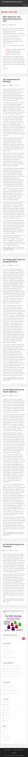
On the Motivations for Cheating (13, 545)
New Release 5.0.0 (7, 646)
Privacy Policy (8, 750)
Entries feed (5, 734)
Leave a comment (14, 85)
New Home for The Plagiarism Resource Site (12, 18)
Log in (4, 731)
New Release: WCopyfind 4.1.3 (9, 657)
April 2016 (7, 704)
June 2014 (7, 709)
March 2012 (7, 712)
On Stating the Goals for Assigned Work (14, 260)
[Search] (23, 638)
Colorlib (13, 755)
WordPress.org (6, 739)
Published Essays (8, 685)
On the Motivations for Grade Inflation (13, 390)
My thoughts (8, 52)
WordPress (22, 755)
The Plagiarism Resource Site (12, 2)
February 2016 (8, 707)
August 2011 (7, 717)
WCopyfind (8, 49)
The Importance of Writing (11, 80)
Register (5, 729)
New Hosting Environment (9, 651)
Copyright (14, 752)
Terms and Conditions (18, 750)
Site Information (8, 687)
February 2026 (8, 702)
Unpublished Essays (9, 693)
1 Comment (13, 24)
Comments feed (6, 737)
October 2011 (8, 715)
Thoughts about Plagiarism (11, 690)
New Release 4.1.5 (7, 649)
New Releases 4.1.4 (7, 654)
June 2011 (7, 720)
